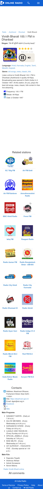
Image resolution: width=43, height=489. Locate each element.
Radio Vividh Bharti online (14, 469)
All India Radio (20, 481)
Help (33, 485)
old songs (12, 71)
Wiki (8, 409)
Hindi (14, 65)
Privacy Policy (23, 485)
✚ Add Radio (29, 487)
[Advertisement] (21, 18)
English (28, 65)
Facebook (10, 404)
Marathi (5, 68)
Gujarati (12, 68)
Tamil (34, 65)
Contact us (17, 487)
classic (24, 71)
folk (29, 71)
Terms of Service (8, 485)
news (19, 71)
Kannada (20, 65)
